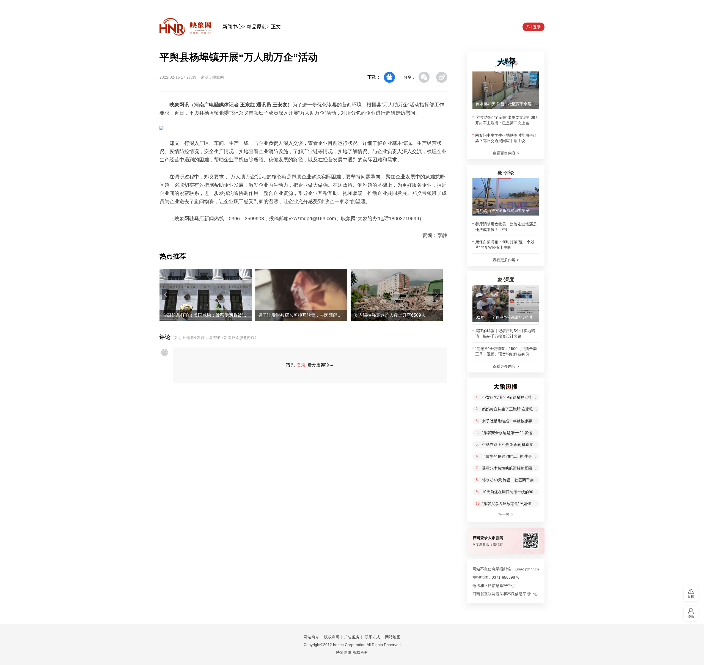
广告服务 (352, 637)
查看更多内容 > (506, 153)
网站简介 (311, 637)
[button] (165, 294)
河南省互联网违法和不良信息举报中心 (505, 594)
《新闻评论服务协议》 (239, 337)
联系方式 (372, 637)
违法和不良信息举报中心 (493, 585)
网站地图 (392, 637)
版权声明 (331, 637)
